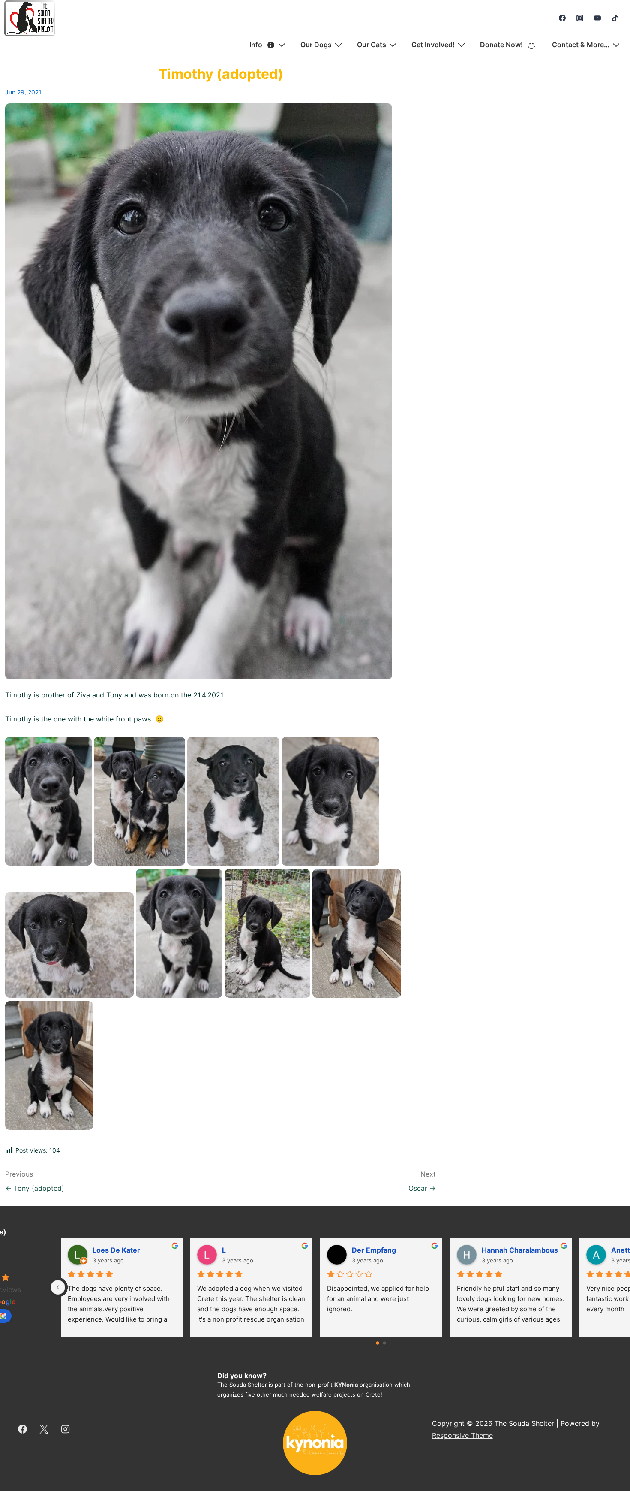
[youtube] (597, 18)
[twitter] (44, 1429)
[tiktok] (615, 18)
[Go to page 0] (378, 1343)
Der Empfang (374, 1250)
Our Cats (371, 44)
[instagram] (580, 18)
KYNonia (346, 1384)
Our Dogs (316, 44)
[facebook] (562, 18)
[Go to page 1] (384, 1343)
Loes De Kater (116, 1250)
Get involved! (433, 44)
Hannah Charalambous (520, 1250)
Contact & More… (580, 44)
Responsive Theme (462, 1435)
